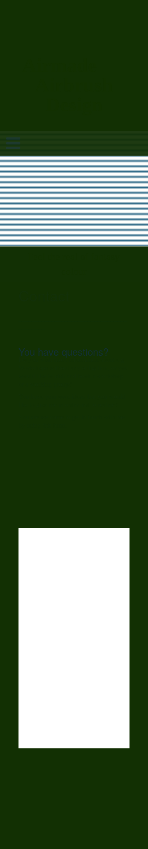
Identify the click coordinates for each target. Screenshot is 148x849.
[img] (74, 31)
